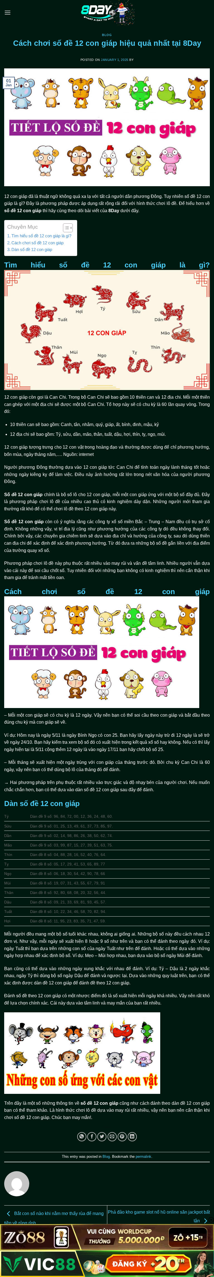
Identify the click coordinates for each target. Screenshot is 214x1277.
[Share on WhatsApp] (81, 1136)
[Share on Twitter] (101, 1136)
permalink (143, 1156)
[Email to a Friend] (112, 1136)
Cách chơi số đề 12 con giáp (37, 242)
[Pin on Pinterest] (122, 1136)
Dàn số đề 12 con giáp (31, 249)
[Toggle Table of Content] (65, 228)
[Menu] (7, 12)
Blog (107, 35)
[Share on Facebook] (91, 1136)
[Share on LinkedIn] (132, 1136)
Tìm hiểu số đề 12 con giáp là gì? (41, 235)
